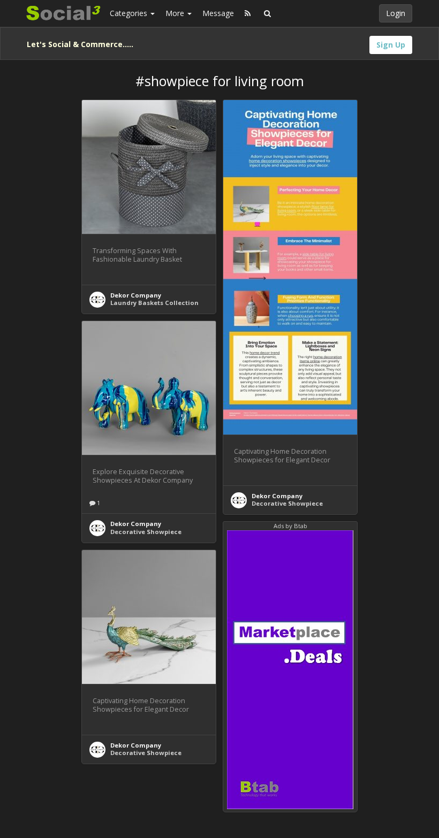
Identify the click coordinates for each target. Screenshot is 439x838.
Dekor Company (135, 295)
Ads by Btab (290, 526)
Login (395, 13)
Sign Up (390, 45)
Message (218, 13)
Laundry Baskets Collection (154, 303)
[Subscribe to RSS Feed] (247, 13)
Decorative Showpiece (287, 503)
